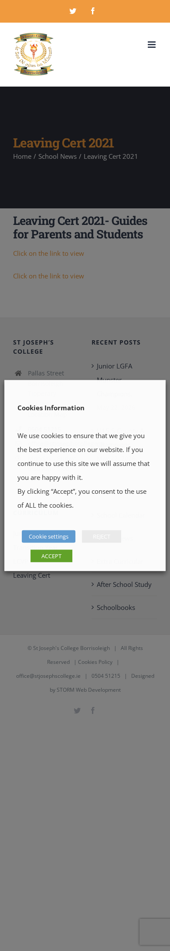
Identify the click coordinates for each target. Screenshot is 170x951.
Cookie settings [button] (48, 536)
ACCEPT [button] (51, 556)
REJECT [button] (101, 536)
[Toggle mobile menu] (152, 44)
